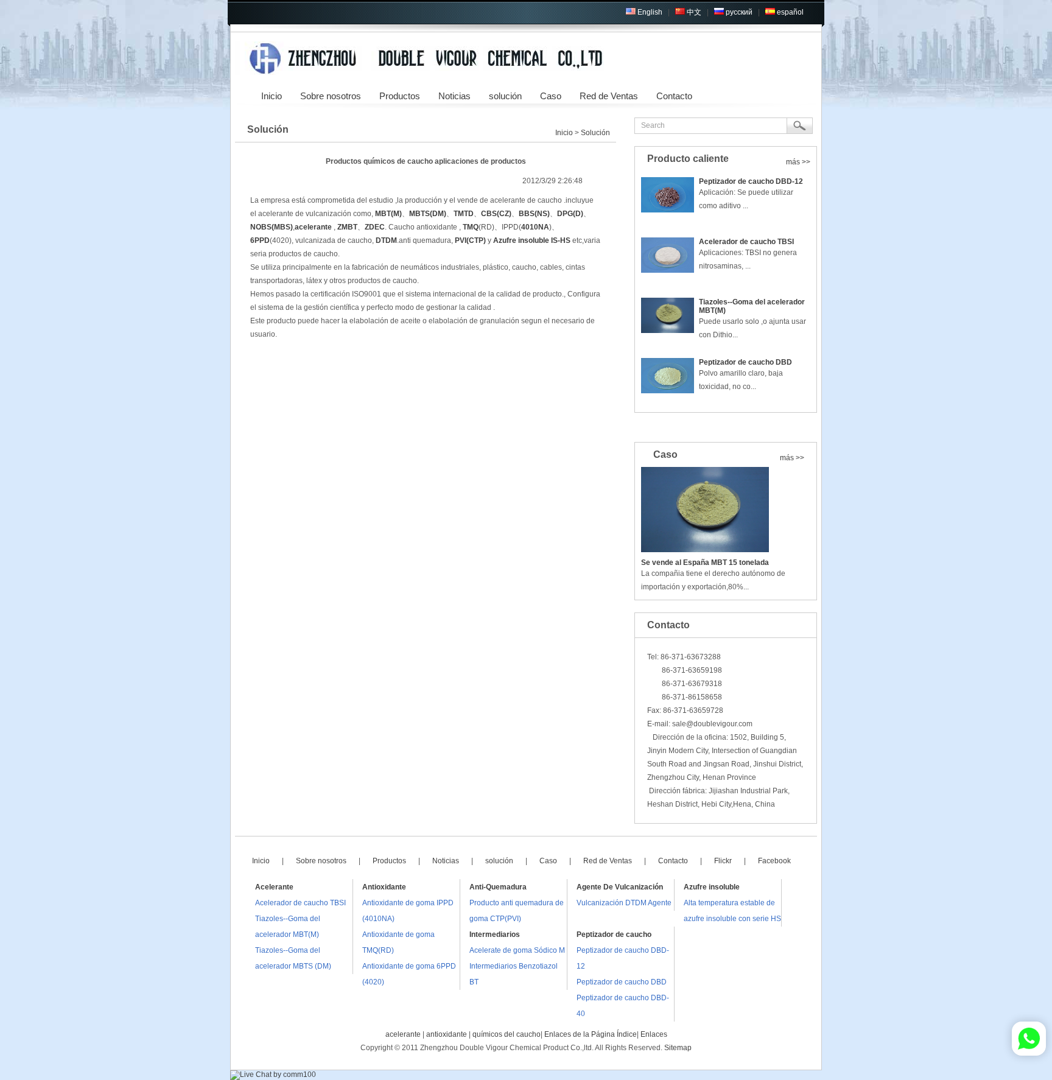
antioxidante (446, 1034)
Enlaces (653, 1034)
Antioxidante (384, 887)
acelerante (403, 1034)
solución (505, 96)
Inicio (564, 132)
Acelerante (274, 887)
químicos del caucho (506, 1034)
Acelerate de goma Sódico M (517, 950)
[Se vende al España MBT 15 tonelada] (725, 509)
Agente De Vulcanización (620, 887)
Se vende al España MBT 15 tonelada (705, 562)
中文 (693, 12)
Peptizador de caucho (614, 934)
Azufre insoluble (712, 887)
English (649, 12)
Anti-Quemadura (498, 887)
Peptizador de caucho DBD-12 (751, 181)
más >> (798, 162)
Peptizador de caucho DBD (745, 362)
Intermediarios (494, 934)
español (789, 12)
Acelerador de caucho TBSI (746, 241)
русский (738, 12)
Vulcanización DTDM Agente (624, 903)
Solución (595, 132)
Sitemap (678, 1047)
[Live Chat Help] (273, 1074)
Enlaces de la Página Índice (590, 1034)
